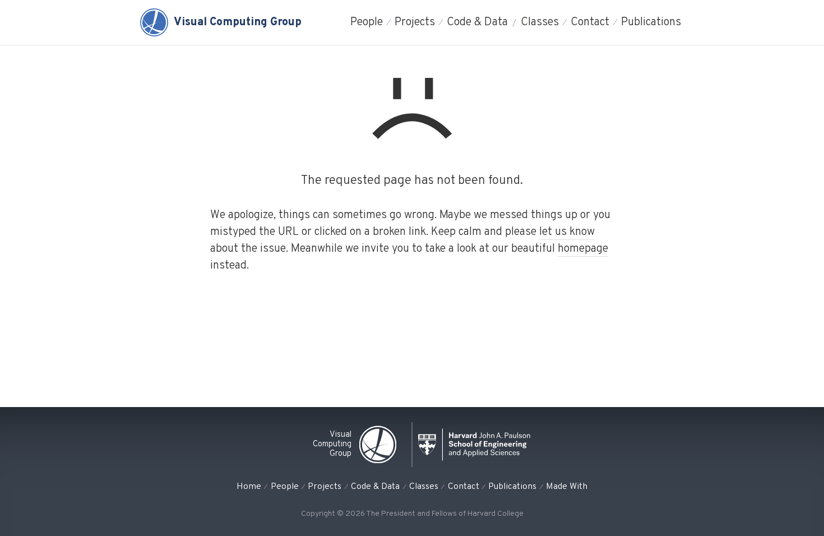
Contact (590, 22)
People (366, 22)
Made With (566, 486)
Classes (540, 22)
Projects (415, 22)
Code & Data (477, 22)
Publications (651, 22)
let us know (567, 232)
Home (249, 486)
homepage (583, 249)
